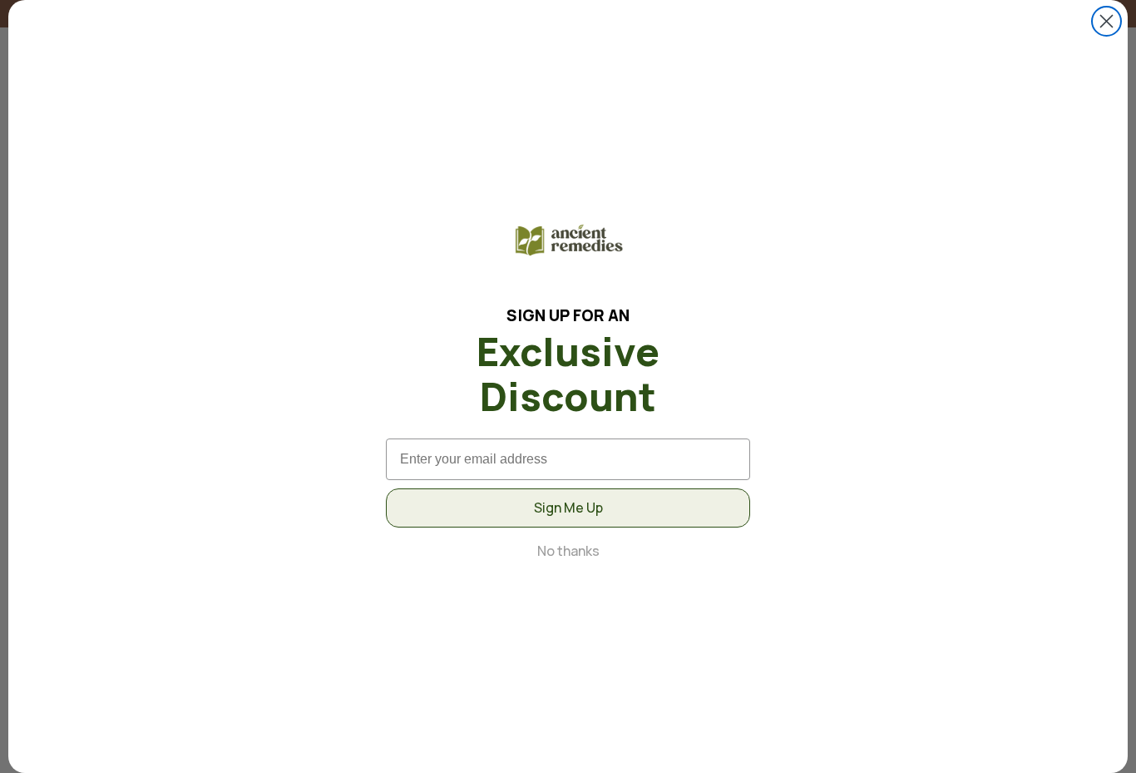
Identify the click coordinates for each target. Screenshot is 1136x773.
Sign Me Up (568, 507)
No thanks (568, 550)
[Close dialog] (1106, 21)
